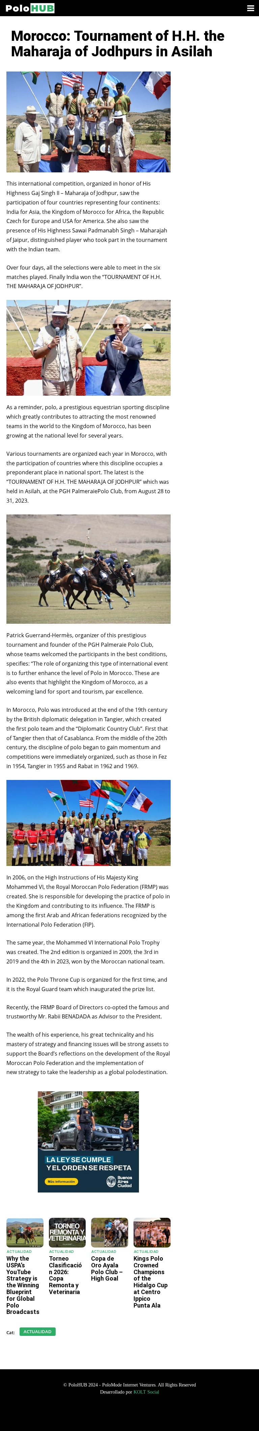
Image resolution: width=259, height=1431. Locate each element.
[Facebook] (77, 1201)
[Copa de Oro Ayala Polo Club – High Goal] (109, 1232)
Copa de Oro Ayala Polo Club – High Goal (107, 1268)
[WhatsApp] (61, 1201)
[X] (92, 1201)
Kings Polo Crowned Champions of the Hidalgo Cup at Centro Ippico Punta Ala (151, 1282)
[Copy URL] (123, 1201)
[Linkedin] (108, 1201)
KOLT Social (146, 1392)
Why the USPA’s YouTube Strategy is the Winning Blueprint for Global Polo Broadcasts (22, 1285)
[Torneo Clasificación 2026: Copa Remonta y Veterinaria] (67, 1232)
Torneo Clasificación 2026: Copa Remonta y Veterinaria (65, 1275)
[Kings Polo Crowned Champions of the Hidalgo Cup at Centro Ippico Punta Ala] (152, 1232)
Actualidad (19, 1252)
